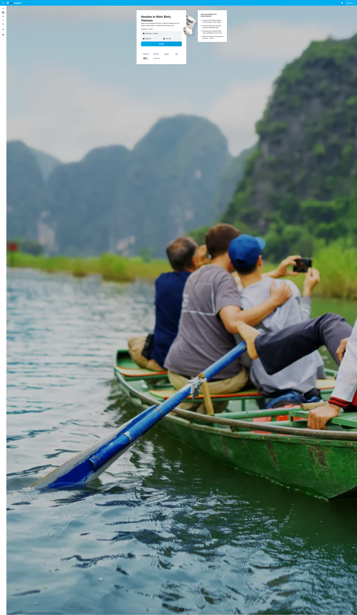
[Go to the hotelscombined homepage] (14, 3)
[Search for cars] (3, 16)
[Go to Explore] (3, 24)
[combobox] (147, 29)
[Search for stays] (3, 12)
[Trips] (3, 29)
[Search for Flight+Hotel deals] (3, 20)
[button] (3, 3)
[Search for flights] (3, 8)
